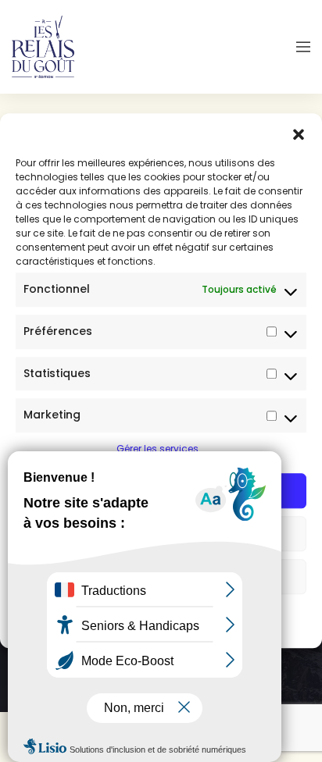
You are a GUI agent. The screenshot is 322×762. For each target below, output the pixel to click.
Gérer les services (157, 448)
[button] (298, 133)
